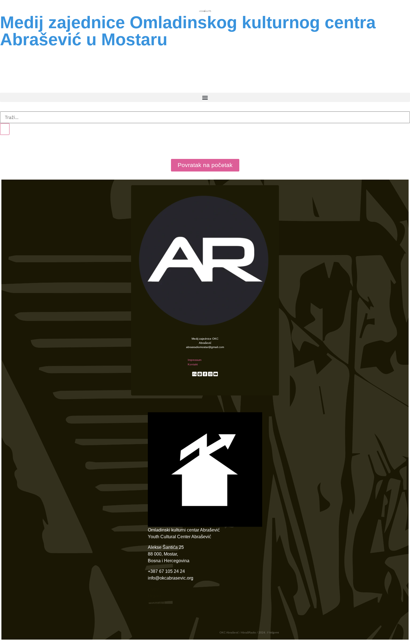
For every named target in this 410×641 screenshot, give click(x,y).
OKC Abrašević (87, 56)
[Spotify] (199, 374)
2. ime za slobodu (96, 70)
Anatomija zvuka (245, 70)
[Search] (4, 129)
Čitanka (354, 70)
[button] (205, 97)
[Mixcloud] (194, 374)
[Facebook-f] (205, 374)
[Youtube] (215, 374)
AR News (197, 56)
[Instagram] (210, 374)
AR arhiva (205, 85)
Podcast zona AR (314, 56)
